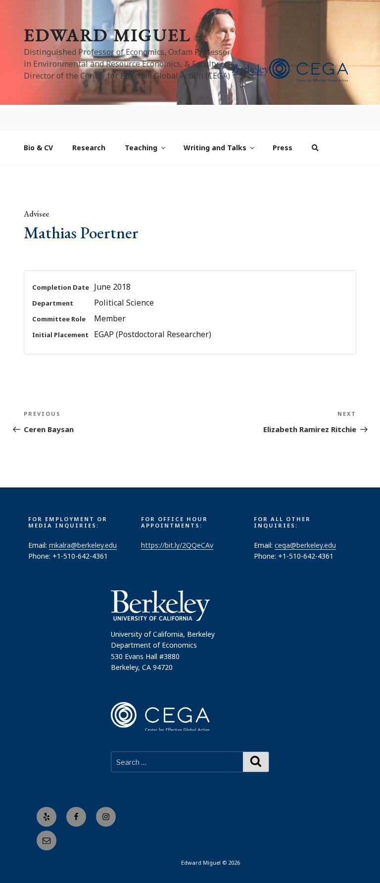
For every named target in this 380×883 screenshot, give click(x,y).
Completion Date (60, 263)
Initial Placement (60, 310)
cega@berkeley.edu (305, 521)
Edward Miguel (107, 34)
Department (52, 278)
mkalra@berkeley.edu (83, 521)
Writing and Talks (215, 123)
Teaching (141, 123)
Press (282, 123)
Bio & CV (38, 123)
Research (88, 123)
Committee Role (59, 294)
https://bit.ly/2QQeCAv (177, 521)
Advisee (36, 189)
